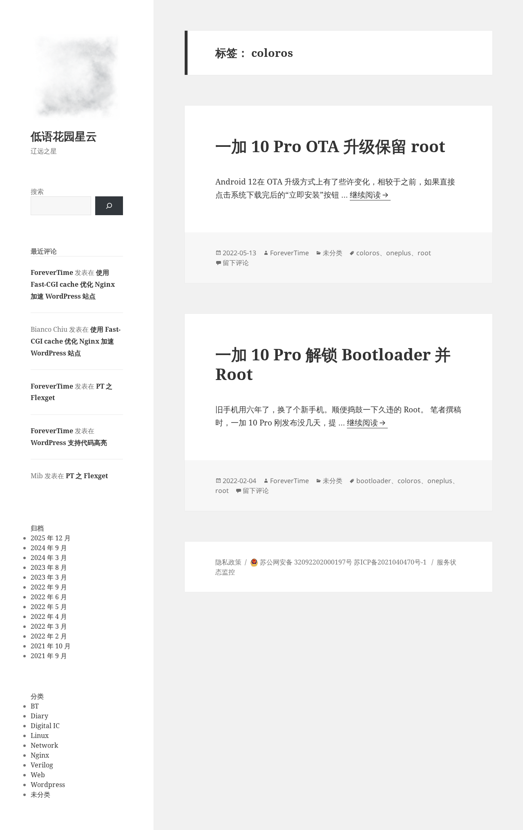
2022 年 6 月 (49, 596)
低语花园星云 (64, 136)
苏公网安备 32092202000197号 (306, 562)
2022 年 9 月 (49, 587)
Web (38, 774)
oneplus (398, 252)
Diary (39, 715)
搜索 (37, 191)
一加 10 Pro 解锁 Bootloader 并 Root (333, 364)
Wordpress (48, 784)
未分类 (40, 794)
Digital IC (45, 725)
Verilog (42, 764)
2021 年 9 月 (49, 655)
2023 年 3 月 (49, 577)
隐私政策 (228, 562)
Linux (40, 735)
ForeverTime (52, 272)
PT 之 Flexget (87, 475)
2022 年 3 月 (49, 626)
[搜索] (109, 205)
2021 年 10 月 (51, 645)
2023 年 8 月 (49, 567)
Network (44, 745)
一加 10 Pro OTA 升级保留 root (330, 146)
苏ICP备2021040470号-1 (390, 562)
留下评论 (236, 262)
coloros (368, 252)
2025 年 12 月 (51, 537)
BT (35, 706)
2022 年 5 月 (49, 606)
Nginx (40, 755)
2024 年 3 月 (49, 557)
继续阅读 (370, 194)
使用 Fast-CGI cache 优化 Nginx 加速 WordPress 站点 (73, 284)
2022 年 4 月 (49, 616)
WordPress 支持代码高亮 (69, 442)
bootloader (373, 480)
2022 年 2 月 (49, 636)
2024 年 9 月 (49, 547)
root (424, 252)
